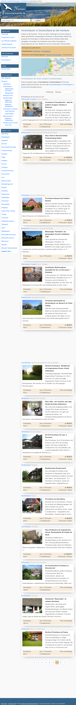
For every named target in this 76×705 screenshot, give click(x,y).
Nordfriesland (7, 98)
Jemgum (5, 167)
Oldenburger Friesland (9, 89)
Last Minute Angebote (9, 41)
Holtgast (4, 160)
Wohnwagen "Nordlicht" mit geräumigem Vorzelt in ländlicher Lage (57, 234)
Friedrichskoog (7, 150)
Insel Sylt (8, 125)
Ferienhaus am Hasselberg (55, 499)
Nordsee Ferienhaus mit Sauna (56, 632)
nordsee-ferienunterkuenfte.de (29, 703)
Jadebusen (7, 84)
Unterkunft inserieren (9, 47)
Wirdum (4, 244)
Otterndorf (5, 201)
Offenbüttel (5, 197)
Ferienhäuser (6, 60)
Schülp (4, 214)
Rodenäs (5, 207)
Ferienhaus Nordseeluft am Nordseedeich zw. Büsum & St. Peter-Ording (59, 303)
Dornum (4, 144)
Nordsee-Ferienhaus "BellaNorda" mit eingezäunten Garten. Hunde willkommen (57, 368)
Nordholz (5, 191)
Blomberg (5, 133)
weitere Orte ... (7, 251)
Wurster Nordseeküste (9, 248)
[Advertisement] (47, 179)
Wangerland (6, 231)
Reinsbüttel (5, 204)
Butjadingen (6, 137)
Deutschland (6, 69)
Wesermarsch (8, 116)
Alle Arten (5, 56)
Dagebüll (5, 140)
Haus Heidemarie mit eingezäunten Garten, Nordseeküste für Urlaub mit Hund (58, 532)
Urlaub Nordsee (7, 44)
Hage (3, 157)
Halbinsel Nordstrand (9, 105)
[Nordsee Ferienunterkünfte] (13, 9)
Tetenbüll (5, 224)
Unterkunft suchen (8, 37)
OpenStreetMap (63, 75)
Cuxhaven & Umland (10, 109)
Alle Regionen (6, 78)
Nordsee (4, 81)
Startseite (5, 34)
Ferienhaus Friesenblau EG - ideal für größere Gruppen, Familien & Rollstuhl (59, 104)
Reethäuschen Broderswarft (55, 468)
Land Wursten (10, 111)
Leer (3, 177)
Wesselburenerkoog (8, 234)
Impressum (4, 703)
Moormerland (6, 181)
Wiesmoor (5, 241)
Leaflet (54, 75)
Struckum (5, 218)
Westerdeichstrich (8, 238)
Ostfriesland (7, 86)
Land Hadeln (9, 113)
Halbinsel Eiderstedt (8, 101)
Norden (4, 187)
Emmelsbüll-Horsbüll (9, 147)
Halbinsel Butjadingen (9, 119)
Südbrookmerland (8, 221)
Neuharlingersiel (7, 184)
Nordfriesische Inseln (10, 123)
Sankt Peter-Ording (8, 211)
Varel (3, 228)
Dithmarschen (8, 95)
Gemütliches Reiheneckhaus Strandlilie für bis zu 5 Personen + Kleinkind (57, 270)
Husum (4, 164)
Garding (4, 154)
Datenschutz (12, 703)
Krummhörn (6, 174)
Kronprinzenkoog (7, 170)
